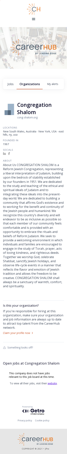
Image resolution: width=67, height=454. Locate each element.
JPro (47, 448)
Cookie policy (42, 420)
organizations (30, 84)
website (52, 383)
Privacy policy (25, 420)
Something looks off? (20, 347)
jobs (10, 84)
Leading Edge (33, 9)
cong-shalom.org (27, 117)
